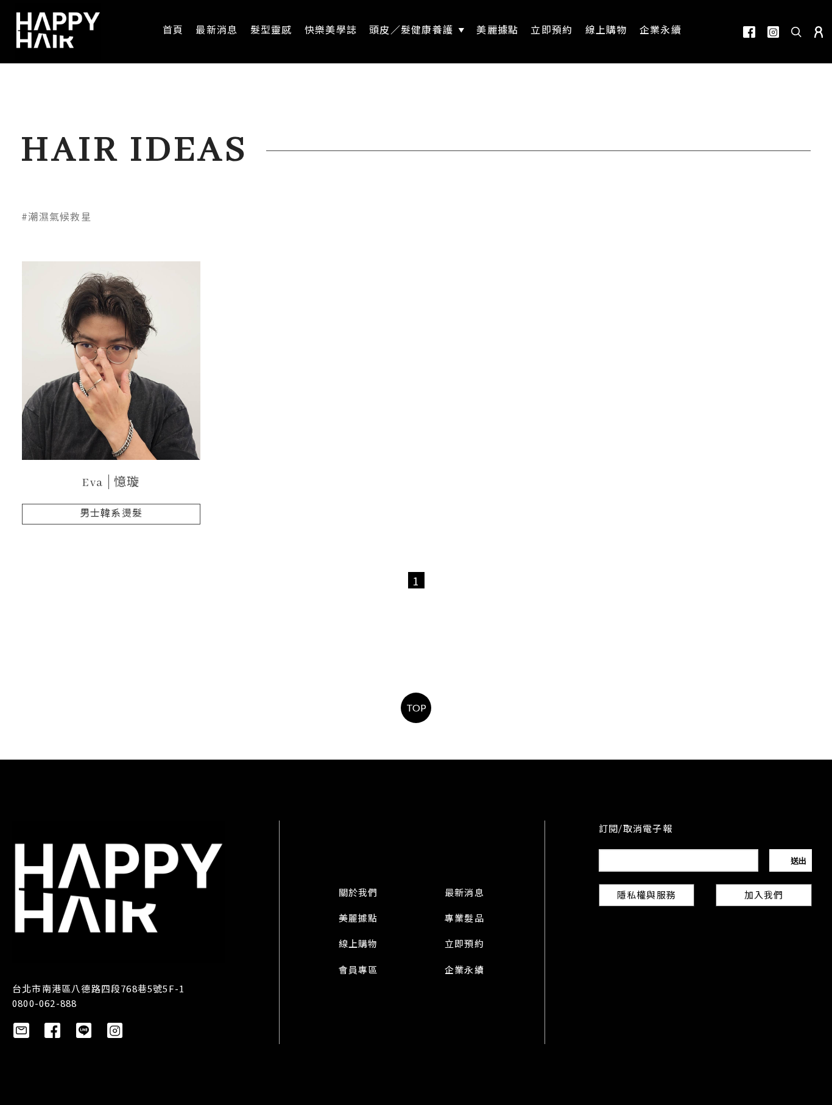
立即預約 (464, 944)
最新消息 (464, 893)
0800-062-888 (44, 1003)
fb (749, 32)
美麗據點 (358, 919)
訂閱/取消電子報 (635, 829)
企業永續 (464, 971)
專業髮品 (464, 919)
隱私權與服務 (646, 896)
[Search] (796, 31)
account (818, 32)
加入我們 (764, 896)
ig (773, 32)
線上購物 (358, 944)
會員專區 (358, 971)
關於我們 (358, 893)
